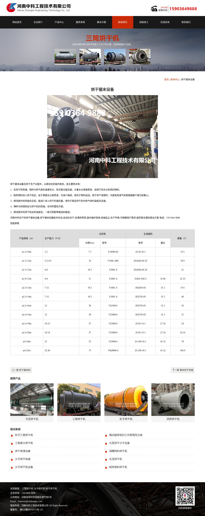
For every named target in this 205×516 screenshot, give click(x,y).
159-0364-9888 (28, 493)
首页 (166, 79)
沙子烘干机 (39, 488)
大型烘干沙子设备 (119, 443)
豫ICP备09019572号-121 (31, 509)
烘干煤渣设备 (22, 451)
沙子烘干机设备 (24, 467)
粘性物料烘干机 (118, 467)
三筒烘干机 (27, 488)
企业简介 (38, 22)
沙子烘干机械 (22, 459)
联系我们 (186, 22)
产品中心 (59, 22)
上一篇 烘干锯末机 (21, 370)
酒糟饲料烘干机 (118, 451)
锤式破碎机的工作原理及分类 (126, 435)
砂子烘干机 (51, 488)
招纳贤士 (143, 22)
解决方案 (101, 22)
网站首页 (16, 22)
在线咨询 (164, 22)
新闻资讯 (122, 22)
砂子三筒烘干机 (24, 435)
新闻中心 (175, 79)
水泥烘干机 (115, 459)
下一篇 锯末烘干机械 (182, 370)
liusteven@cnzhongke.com (30, 501)
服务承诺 (80, 22)
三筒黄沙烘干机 (24, 443)
